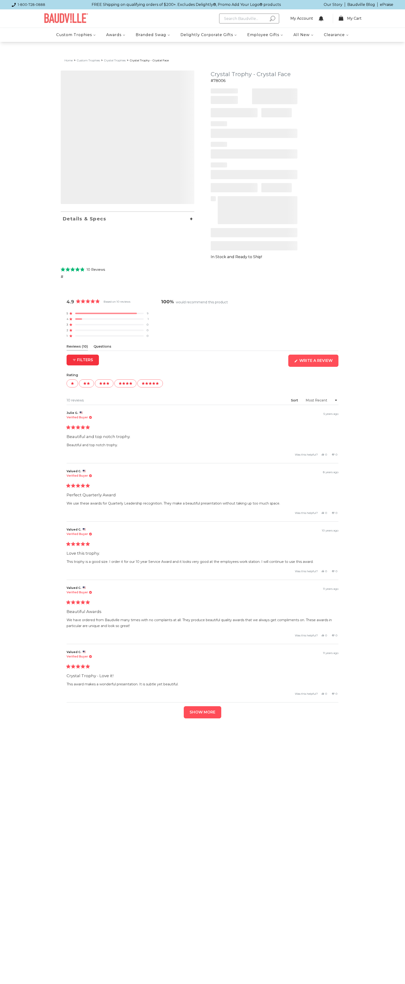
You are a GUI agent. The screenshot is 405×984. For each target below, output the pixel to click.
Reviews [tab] (77, 347)
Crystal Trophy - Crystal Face (149, 60)
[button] (83, 269)
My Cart (354, 18)
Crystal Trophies (115, 60)
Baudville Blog (361, 4)
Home (68, 60)
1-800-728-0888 (31, 5)
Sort (295, 400)
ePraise (386, 4)
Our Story (333, 4)
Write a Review (318, 362)
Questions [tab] (102, 347)
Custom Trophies (88, 60)
